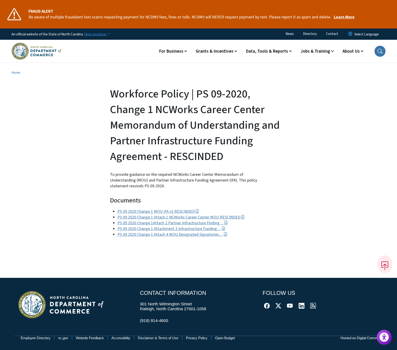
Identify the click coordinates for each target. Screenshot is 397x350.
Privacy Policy (196, 338)
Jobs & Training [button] (315, 51)
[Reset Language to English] (350, 34)
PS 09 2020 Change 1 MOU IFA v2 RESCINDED (156, 211)
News (290, 33)
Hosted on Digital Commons (361, 338)
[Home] (36, 45)
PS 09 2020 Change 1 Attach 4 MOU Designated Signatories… (170, 234)
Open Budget (225, 338)
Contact (332, 33)
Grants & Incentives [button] (214, 51)
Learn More (344, 17)
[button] (380, 51)
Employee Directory (36, 338)
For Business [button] (171, 51)
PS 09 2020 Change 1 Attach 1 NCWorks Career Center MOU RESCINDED (178, 217)
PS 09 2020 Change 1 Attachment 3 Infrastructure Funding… (169, 229)
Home (15, 72)
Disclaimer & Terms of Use (158, 338)
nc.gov (63, 338)
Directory (310, 33)
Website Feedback (90, 338)
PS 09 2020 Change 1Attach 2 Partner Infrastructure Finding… (170, 223)
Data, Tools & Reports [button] (267, 51)
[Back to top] (384, 264)
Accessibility (120, 338)
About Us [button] (351, 51)
